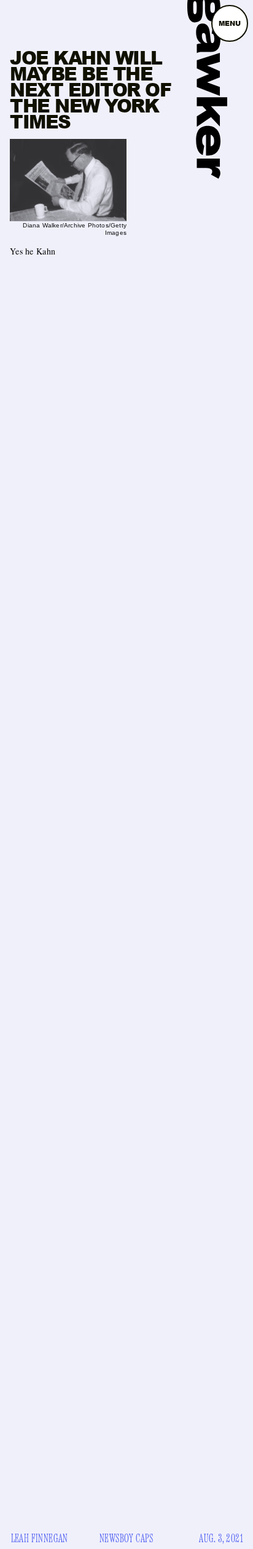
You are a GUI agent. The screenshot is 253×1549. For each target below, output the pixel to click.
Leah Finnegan (39, 1538)
